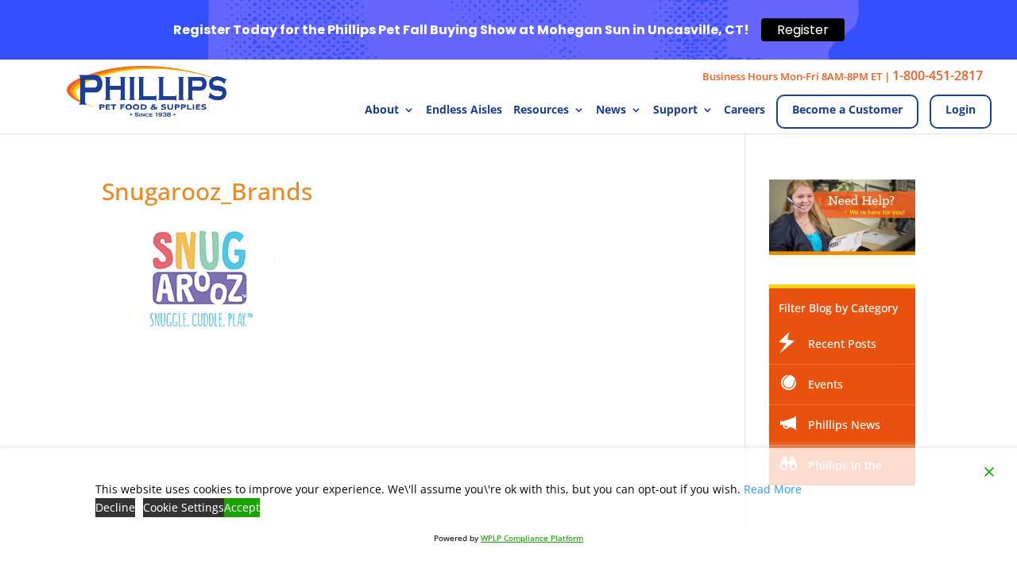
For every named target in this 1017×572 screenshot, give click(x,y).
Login (960, 109)
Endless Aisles (464, 110)
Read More (773, 489)
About (382, 110)
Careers (744, 110)
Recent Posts (842, 343)
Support (675, 110)
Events (825, 384)
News (611, 110)
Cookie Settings (183, 507)
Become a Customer (847, 109)
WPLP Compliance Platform (532, 537)
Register (803, 30)
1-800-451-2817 (937, 75)
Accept (242, 507)
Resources (541, 110)
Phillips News (844, 424)
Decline (115, 507)
